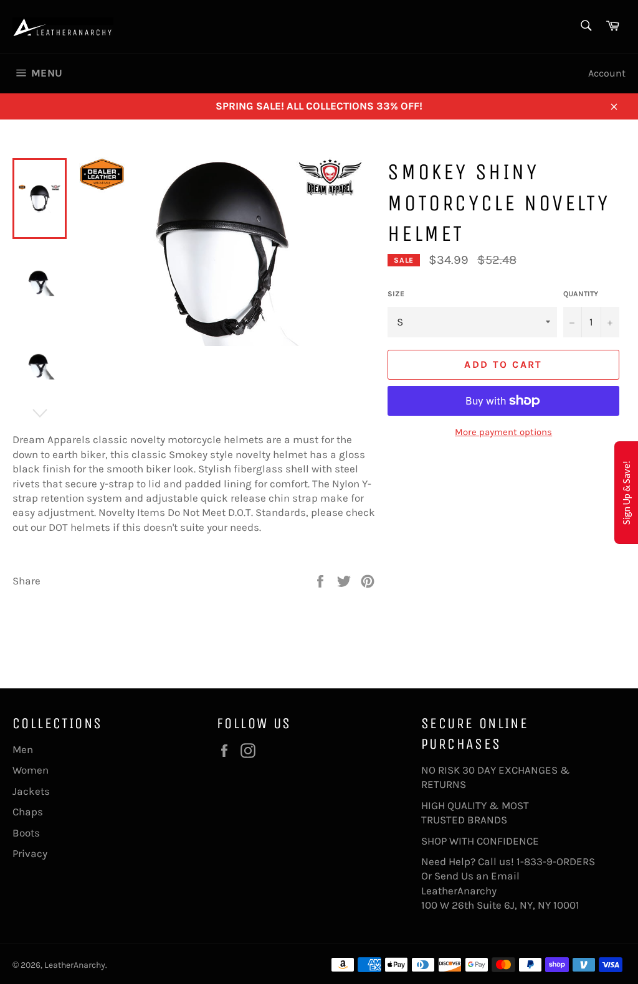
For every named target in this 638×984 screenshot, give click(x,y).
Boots (26, 833)
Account (607, 73)
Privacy (29, 853)
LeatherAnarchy (74, 965)
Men (22, 749)
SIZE (396, 293)
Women (30, 770)
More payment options (503, 432)
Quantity (580, 293)
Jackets (31, 791)
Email (505, 875)
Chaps (27, 811)
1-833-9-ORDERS (557, 861)
